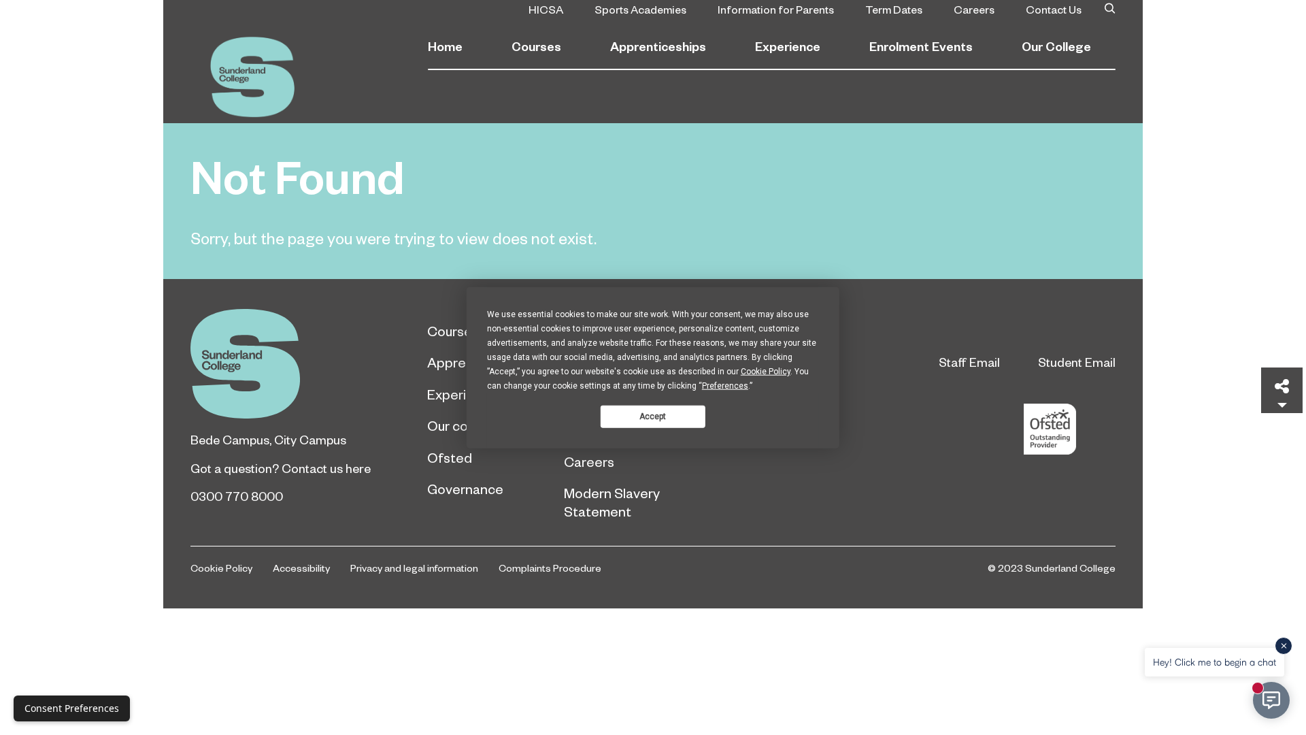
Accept (652, 416)
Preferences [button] (725, 386)
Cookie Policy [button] (765, 371)
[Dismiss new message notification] (1283, 646)
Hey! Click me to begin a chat (1214, 662)
